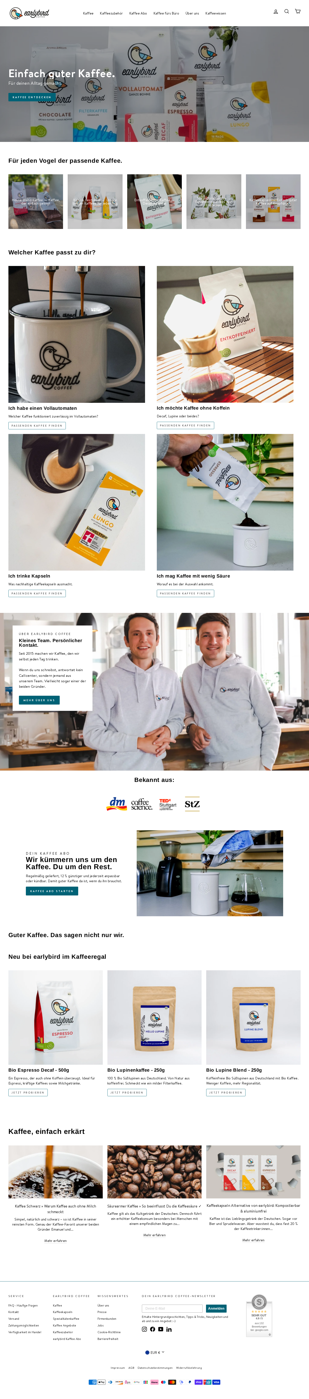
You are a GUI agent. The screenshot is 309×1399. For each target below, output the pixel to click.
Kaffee (88, 13)
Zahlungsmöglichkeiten (23, 1325)
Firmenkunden (107, 1319)
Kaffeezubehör (111, 13)
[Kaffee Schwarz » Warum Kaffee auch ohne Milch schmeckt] (55, 1171)
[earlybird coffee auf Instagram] (144, 1329)
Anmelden (216, 1308)
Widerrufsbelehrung (189, 1368)
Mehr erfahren (55, 1240)
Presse (102, 1312)
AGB (131, 1368)
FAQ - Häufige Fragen (23, 1305)
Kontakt (13, 1312)
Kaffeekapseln (62, 1312)
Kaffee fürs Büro (166, 13)
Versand (13, 1319)
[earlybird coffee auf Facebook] (152, 1329)
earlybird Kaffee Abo (67, 1339)
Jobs (101, 1325)
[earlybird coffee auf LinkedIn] (169, 1329)
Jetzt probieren (28, 1092)
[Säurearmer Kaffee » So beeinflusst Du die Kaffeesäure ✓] (154, 1171)
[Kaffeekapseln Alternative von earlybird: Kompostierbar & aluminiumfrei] (253, 1171)
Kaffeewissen (215, 13)
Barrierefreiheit (108, 1339)
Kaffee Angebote (64, 1325)
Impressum (118, 1368)
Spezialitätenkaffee (66, 1319)
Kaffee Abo (138, 13)
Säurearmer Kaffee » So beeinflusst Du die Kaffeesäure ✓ (154, 1206)
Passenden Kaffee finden (37, 425)
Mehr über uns (39, 700)
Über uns (192, 13)
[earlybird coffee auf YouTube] (160, 1329)
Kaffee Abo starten (52, 891)
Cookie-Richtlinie (109, 1332)
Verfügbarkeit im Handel (24, 1332)
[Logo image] (116, 804)
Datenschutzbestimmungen (155, 1368)
